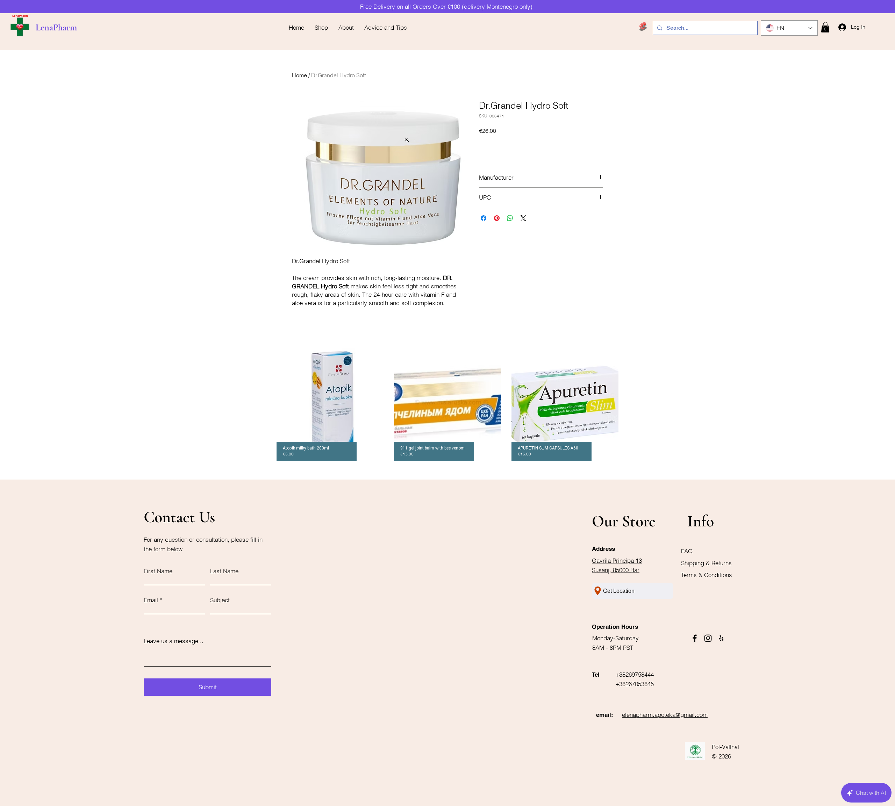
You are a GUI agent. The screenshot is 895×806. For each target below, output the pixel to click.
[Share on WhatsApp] (510, 218)
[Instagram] (708, 638)
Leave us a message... (173, 641)
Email (151, 600)
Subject (220, 600)
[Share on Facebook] (483, 218)
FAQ (687, 551)
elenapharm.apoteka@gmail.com (665, 714)
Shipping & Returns (707, 563)
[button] (825, 27)
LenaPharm (56, 27)
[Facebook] (695, 638)
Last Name (224, 571)
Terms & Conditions (706, 574)
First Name (158, 571)
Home (299, 75)
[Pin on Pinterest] (497, 218)
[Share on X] (523, 218)
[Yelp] (721, 638)
